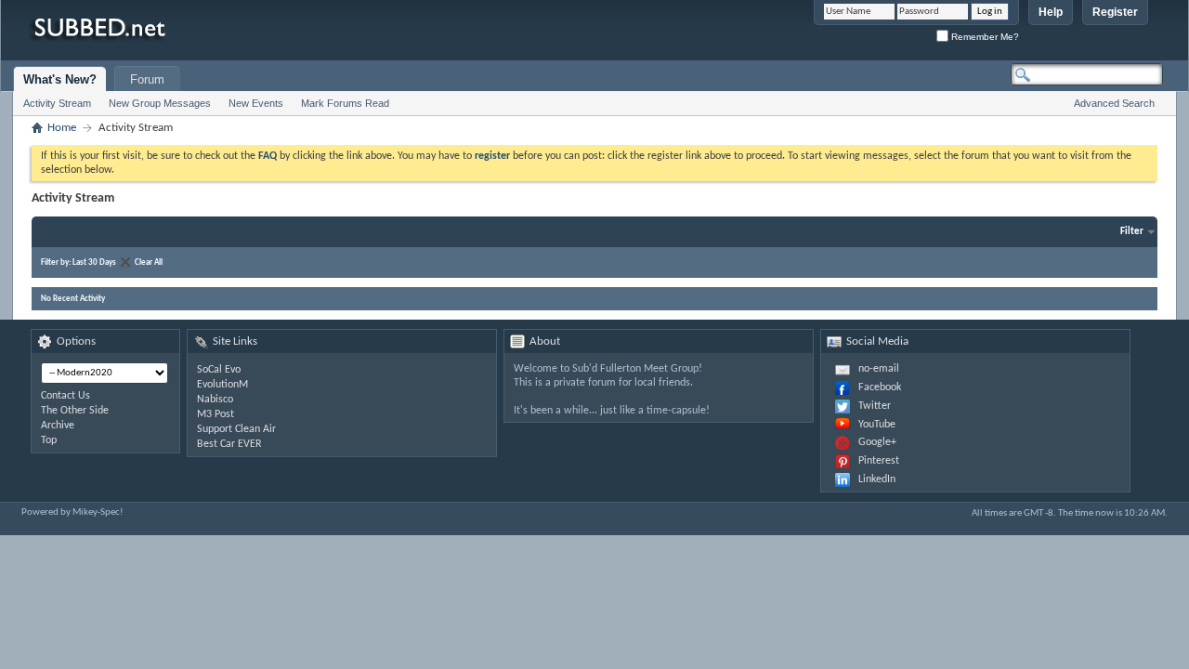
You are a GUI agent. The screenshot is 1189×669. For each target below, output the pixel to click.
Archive (57, 425)
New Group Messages (160, 103)
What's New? (60, 79)
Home (61, 128)
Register (1115, 12)
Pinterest (878, 460)
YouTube (876, 424)
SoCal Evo (219, 369)
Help (1051, 12)
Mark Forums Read (345, 103)
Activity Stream (57, 103)
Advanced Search (1114, 103)
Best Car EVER (229, 444)
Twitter (874, 406)
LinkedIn (876, 479)
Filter (1131, 232)
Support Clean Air (236, 429)
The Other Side (75, 410)
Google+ (877, 442)
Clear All (149, 262)
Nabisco (215, 399)
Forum (147, 79)
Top (49, 440)
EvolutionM (222, 384)
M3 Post (215, 414)
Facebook (879, 387)
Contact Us (65, 395)
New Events (256, 103)
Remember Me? (983, 37)
